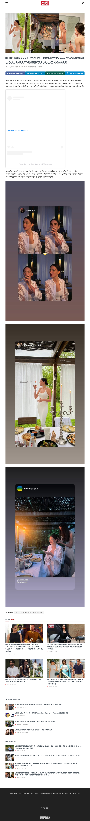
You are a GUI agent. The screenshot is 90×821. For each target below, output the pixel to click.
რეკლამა (34, 793)
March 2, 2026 (20, 715)
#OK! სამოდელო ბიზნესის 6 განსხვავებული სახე (33, 730)
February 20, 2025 (22, 724)
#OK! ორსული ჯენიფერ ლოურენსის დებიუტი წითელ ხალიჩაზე (38, 704)
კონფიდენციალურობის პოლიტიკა (53, 793)
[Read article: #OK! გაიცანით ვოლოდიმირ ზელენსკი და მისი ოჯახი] (9, 724)
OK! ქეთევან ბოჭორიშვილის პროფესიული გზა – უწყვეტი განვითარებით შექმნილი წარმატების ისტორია (65, 647)
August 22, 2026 (52, 686)
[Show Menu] (6, 3)
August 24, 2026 (11, 654)
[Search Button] (83, 3)
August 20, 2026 (21, 750)
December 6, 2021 (21, 707)
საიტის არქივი (74, 793)
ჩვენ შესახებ (15, 793)
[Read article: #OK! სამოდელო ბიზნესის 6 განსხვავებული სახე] (9, 732)
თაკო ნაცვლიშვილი (23, 612)
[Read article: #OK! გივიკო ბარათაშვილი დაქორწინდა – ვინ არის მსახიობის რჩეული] (24, 668)
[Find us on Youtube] (47, 808)
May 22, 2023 (9, 67)
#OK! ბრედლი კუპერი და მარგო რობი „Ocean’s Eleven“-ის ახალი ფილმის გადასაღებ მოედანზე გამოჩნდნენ (65, 682)
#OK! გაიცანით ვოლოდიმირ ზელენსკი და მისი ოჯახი (35, 721)
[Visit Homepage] (45, 3)
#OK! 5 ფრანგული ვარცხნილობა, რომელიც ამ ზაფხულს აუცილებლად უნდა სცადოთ (47, 755)
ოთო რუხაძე (38, 612)
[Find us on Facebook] (41, 808)
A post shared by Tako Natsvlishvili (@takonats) (35, 164)
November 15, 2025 (22, 732)
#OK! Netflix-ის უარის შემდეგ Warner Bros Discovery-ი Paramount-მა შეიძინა (41, 713)
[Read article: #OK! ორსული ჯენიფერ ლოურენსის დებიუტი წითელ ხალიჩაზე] (9, 707)
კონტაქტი (25, 793)
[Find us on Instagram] (44, 808)
